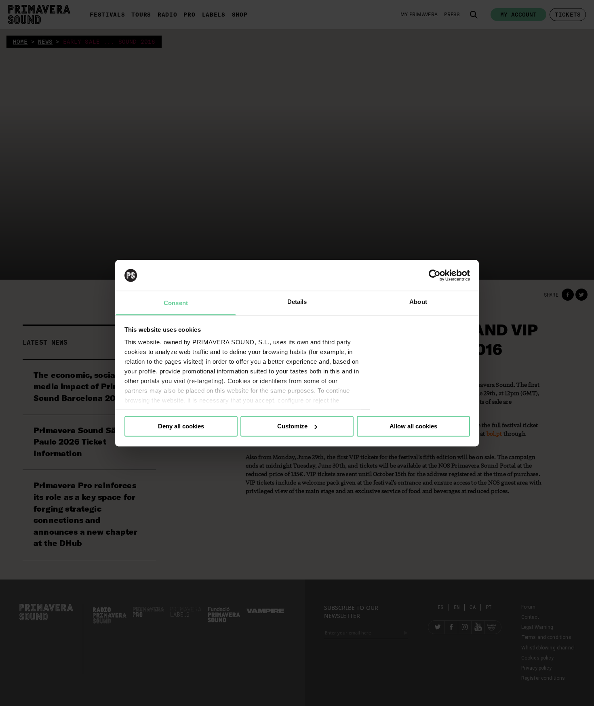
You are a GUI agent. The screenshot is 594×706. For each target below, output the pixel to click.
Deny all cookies (181, 426)
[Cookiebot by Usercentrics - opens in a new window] (434, 275)
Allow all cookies (413, 426)
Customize (292, 426)
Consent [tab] (176, 303)
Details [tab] (297, 302)
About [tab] (418, 302)
